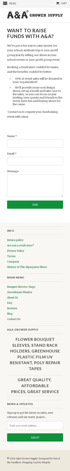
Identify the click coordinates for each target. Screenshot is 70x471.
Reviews (12, 308)
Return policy (15, 240)
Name (12, 136)
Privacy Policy (15, 250)
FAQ (9, 303)
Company (13, 261)
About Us (12, 297)
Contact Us (13, 319)
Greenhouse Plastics (19, 292)
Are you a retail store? (20, 245)
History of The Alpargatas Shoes (27, 267)
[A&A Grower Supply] (35, 14)
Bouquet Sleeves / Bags (21, 286)
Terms (11, 256)
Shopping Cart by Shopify (36, 462)
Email (11, 153)
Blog (10, 313)
